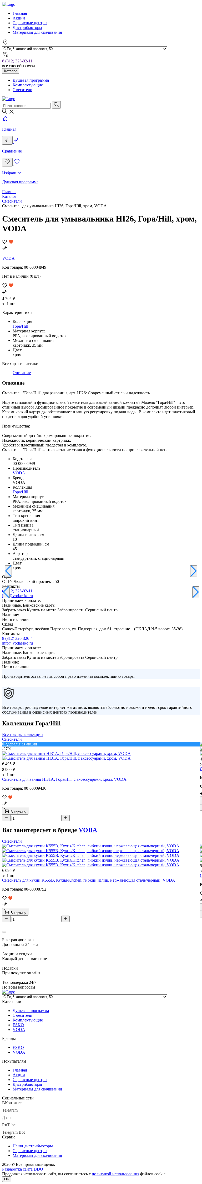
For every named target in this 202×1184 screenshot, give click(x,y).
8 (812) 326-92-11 (17, 61)
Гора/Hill (20, 326)
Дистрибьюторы (27, 27)
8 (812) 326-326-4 (17, 638)
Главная (20, 13)
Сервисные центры (30, 23)
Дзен (6, 1117)
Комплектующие (28, 85)
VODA (8, 258)
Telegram (10, 1110)
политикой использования (115, 1174)
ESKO (18, 1025)
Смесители (22, 89)
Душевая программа (31, 80)
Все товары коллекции (22, 734)
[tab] (22, 372)
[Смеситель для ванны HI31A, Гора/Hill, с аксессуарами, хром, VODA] (66, 755)
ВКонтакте (12, 1103)
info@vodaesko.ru (17, 595)
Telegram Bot (13, 1132)
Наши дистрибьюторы (33, 1146)
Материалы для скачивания (37, 32)
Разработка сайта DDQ (22, 1169)
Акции (19, 18)
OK (6, 1179)
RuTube (9, 1125)
